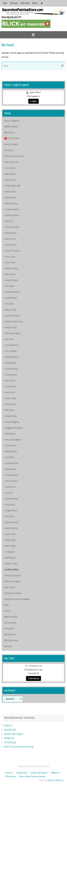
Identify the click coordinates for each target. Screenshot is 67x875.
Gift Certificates (10, 622)
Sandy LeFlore (11, 404)
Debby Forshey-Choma (14, 321)
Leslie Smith (10, 534)
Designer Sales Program (13, 734)
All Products (9, 628)
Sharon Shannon (12, 522)
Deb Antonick (11, 174)
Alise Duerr (10, 303)
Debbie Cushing (12, 268)
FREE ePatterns (10, 634)
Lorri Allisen (10, 168)
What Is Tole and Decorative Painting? (19, 746)
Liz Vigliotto (10, 552)
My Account (14, 3)
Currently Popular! (11, 144)
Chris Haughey (11, 351)
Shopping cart (35, 666)
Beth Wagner (11, 557)
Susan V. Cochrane (13, 250)
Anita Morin (10, 457)
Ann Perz (9, 492)
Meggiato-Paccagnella (14, 428)
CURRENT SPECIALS (11, 126)
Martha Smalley (12, 528)
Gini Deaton (10, 286)
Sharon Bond (10, 191)
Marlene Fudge (11, 327)
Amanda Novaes (12, 475)
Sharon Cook (10, 262)
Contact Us (8, 725)
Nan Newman (11, 469)
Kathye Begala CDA (13, 185)
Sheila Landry (11, 398)
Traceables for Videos (12, 593)
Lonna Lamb (10, 392)
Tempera (50, 780)
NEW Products (9, 132)
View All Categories (11, 120)
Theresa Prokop (12, 498)
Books (6, 605)
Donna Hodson (11, 363)
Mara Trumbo (11, 546)
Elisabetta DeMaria (13, 292)
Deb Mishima (10, 433)
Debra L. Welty (11, 563)
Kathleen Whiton (12, 569)
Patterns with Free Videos (14, 156)
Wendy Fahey (11, 309)
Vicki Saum (10, 516)
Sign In (5, 3)
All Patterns (8, 150)
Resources (8, 646)
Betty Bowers (11, 197)
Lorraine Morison (12, 463)
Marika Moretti (11, 451)
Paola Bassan (11, 179)
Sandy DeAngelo (12, 280)
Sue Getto (9, 339)
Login (33, 101)
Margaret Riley (11, 510)
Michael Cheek (11, 233)
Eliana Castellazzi (12, 227)
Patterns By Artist (11, 162)
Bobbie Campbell (12, 215)
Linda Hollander (12, 368)
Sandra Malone (11, 416)
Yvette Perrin (11, 487)
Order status (25, 3)
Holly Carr (9, 221)
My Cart (34, 3)
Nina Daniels (10, 274)
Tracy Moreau (11, 445)
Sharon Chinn (11, 239)
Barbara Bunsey (12, 203)
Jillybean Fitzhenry (13, 315)
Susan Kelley (11, 386)
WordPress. (59, 780)
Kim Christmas (11, 244)
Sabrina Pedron (12, 481)
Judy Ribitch (10, 504)
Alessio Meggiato (12, 422)
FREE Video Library (11, 640)
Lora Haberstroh (12, 345)
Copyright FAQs (10, 729)
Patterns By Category (12, 581)
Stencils (7, 611)
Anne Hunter (10, 380)
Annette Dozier (11, 298)
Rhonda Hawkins (12, 357)
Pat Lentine (10, 410)
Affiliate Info (9, 738)
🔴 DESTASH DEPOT (12, 138)
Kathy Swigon (11, 540)
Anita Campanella (12, 209)
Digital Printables (11, 616)
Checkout (33, 678)
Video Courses (9, 587)
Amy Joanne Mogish (13, 439)
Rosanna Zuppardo (13, 575)
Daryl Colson (10, 256)
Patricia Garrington (13, 333)
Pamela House (11, 374)
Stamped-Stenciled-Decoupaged (16, 599)
